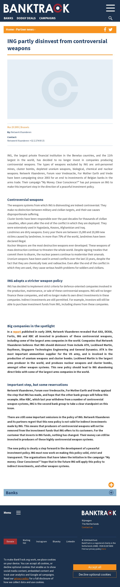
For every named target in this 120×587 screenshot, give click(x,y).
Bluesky (56, 541)
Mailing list (26, 541)
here (104, 549)
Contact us (87, 527)
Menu (7, 513)
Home (10, 29)
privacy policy (21, 578)
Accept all (94, 567)
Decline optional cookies (95, 574)
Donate (10, 541)
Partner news (25, 29)
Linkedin (70, 541)
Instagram (41, 541)
